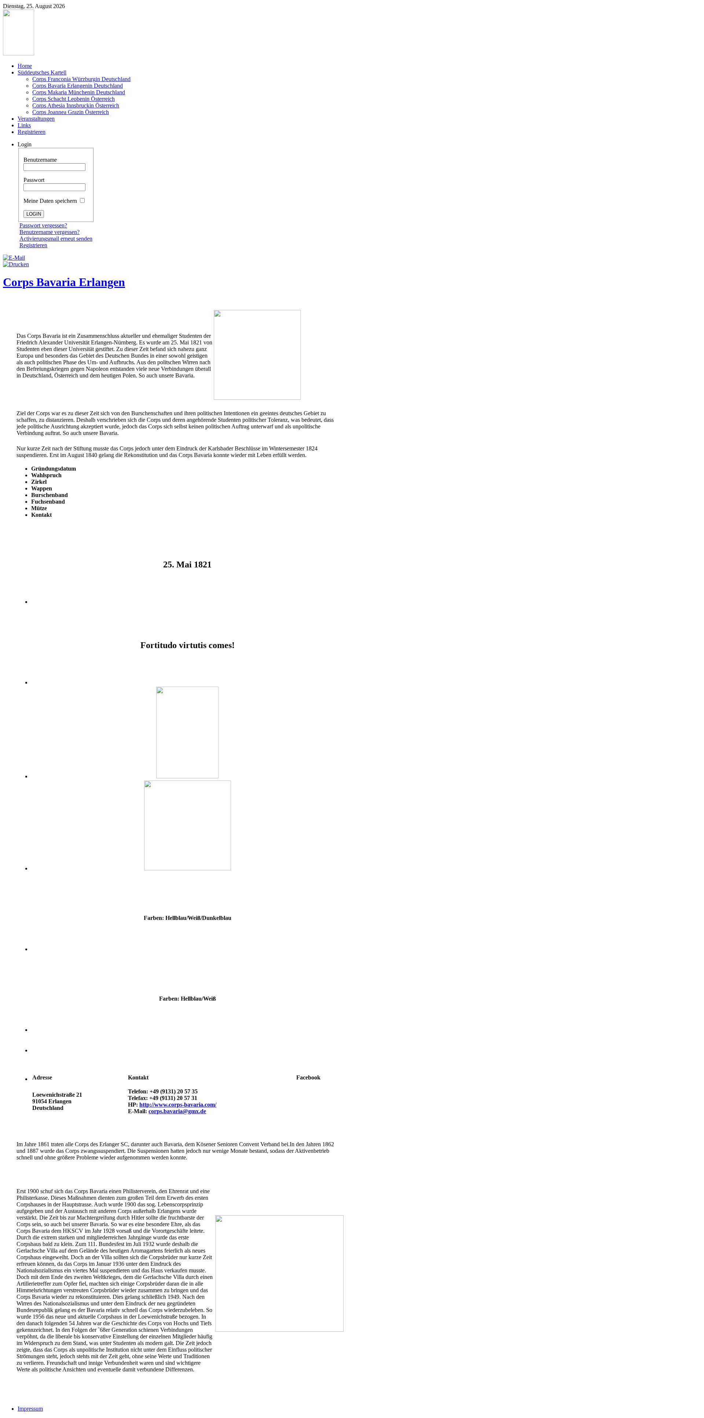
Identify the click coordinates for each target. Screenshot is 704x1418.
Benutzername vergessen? (49, 232)
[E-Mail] (14, 258)
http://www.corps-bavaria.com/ (177, 1104)
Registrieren (33, 245)
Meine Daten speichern (50, 201)
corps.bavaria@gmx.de (177, 1111)
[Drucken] (16, 264)
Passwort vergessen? (43, 225)
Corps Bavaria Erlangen (64, 282)
